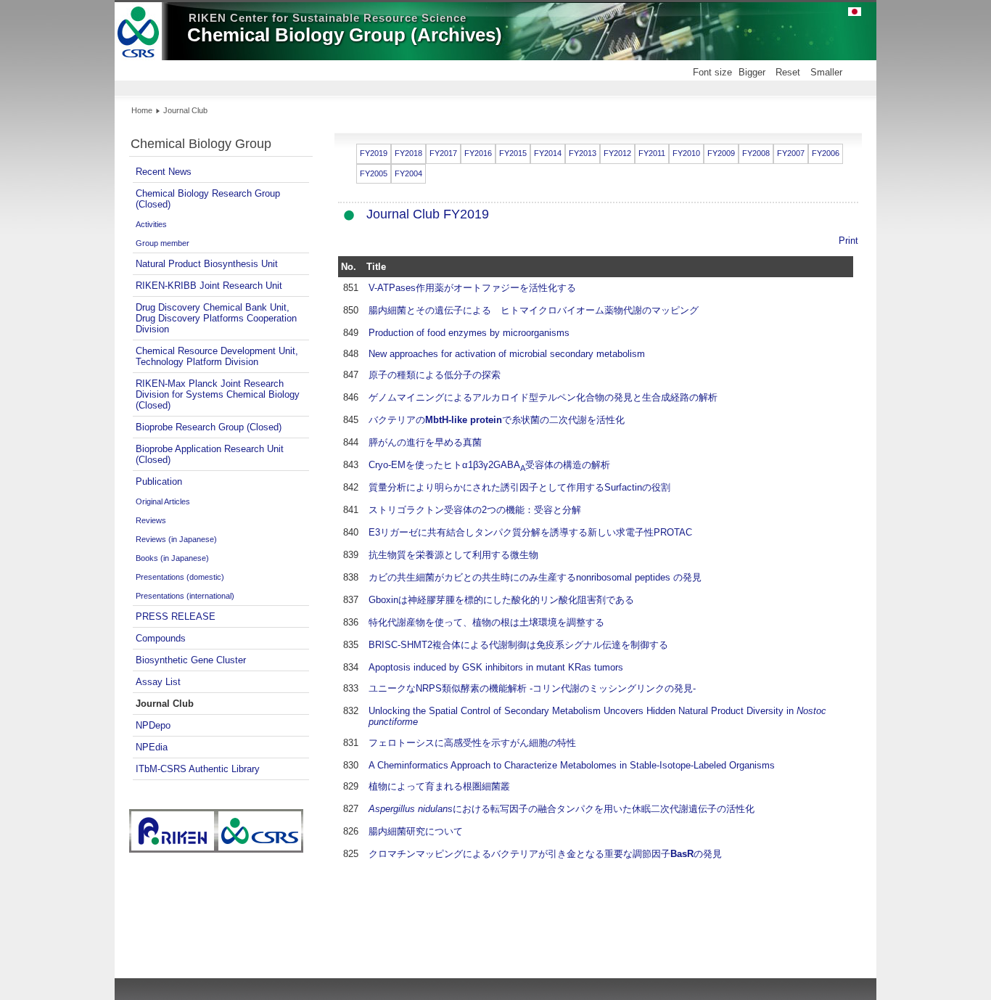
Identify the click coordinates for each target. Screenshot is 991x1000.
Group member (162, 243)
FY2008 (756, 153)
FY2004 (408, 173)
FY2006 (825, 153)
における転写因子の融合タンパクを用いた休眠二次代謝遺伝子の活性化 (561, 808)
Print (848, 240)
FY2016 (478, 153)
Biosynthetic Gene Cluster (191, 660)
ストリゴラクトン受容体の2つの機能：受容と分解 (475, 509)
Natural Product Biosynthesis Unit (207, 263)
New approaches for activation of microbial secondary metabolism (507, 353)
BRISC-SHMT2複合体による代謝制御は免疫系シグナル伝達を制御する (518, 644)
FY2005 (373, 173)
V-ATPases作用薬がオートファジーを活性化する (472, 287)
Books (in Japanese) (172, 558)
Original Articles (163, 501)
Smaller (826, 72)
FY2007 (791, 153)
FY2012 (617, 153)
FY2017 (443, 153)
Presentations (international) (185, 595)
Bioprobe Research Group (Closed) (208, 427)
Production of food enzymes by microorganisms (469, 332)
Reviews (151, 520)
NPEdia (152, 747)
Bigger (752, 72)
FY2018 (408, 153)
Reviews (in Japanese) (176, 539)
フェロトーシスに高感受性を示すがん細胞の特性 (472, 742)
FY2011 (651, 153)
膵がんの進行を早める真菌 (425, 442)
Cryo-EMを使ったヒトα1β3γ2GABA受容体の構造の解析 (489, 464)
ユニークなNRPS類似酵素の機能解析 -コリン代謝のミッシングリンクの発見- (532, 688)
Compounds (161, 638)
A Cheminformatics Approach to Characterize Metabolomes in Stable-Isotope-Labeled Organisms (572, 765)
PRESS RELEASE (175, 616)
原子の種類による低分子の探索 (435, 374)
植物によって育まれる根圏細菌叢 (439, 786)
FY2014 (548, 153)
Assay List (158, 681)
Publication (159, 481)
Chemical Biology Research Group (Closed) (208, 199)
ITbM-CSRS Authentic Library (198, 768)
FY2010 (686, 153)
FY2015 (513, 153)
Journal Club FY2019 (427, 214)
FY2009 (721, 153)
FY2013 (582, 153)
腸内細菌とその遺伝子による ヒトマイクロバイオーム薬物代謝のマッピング (534, 310)
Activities (151, 224)
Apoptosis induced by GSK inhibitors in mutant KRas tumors (496, 667)
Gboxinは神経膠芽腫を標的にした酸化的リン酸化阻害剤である (501, 599)
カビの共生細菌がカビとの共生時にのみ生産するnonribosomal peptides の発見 (535, 577)
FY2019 (373, 153)
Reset (788, 72)
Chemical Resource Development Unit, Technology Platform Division (217, 356)
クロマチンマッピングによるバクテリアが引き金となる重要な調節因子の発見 (545, 853)
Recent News (164, 171)
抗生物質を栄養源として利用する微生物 (453, 554)
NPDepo (153, 725)
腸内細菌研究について (416, 831)
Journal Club (165, 703)
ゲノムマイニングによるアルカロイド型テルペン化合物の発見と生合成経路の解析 (543, 397)
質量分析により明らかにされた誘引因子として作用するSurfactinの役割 (519, 487)
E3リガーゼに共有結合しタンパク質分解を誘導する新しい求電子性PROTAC (530, 532)
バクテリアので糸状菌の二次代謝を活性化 (497, 419)
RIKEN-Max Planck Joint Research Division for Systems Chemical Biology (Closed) (218, 394)
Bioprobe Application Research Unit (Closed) (210, 454)
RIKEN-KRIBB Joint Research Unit (209, 285)
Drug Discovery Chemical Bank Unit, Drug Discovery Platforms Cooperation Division (216, 318)
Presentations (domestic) (180, 577)
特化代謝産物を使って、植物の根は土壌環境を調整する (486, 622)
